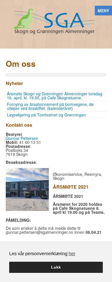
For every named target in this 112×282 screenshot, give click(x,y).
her (72, 253)
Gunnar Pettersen (22, 138)
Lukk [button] (56, 267)
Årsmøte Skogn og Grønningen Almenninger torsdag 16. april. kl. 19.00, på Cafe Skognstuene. (54, 95)
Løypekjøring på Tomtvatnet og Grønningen (46, 115)
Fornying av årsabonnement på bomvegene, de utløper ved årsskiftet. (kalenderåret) (50, 106)
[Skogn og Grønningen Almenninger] (56, 21)
